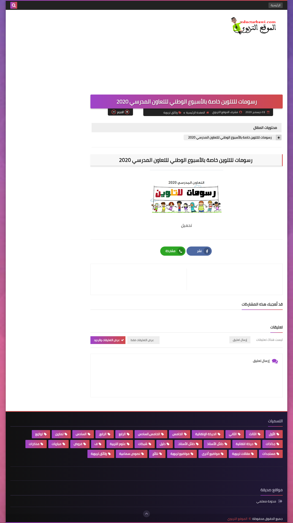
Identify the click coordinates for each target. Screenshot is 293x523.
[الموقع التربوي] (249, 26)
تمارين (59, 434)
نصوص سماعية (129, 454)
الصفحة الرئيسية (195, 112)
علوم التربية (118, 444)
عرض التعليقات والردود (107, 340)
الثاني (233, 434)
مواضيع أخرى (211, 454)
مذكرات (34, 444)
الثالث (253, 434)
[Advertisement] (93, 49)
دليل (162, 444)
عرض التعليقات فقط (142, 340)
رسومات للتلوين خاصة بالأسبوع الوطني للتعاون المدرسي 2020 (230, 137)
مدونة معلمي (266, 501)
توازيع (39, 434)
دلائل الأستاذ (215, 444)
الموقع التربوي (237, 518)
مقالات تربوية (241, 454)
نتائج (155, 454)
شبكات (142, 444)
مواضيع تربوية (180, 454)
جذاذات (270, 444)
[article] (141, 279)
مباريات (56, 444)
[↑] (146, 513)
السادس (81, 434)
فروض (78, 444)
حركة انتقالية (244, 444)
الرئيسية (275, 5)
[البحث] (13, 5)
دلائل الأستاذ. (186, 444)
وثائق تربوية (170, 112)
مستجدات (268, 454)
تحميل (186, 225)
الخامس (177, 434)
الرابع (122, 434)
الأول (272, 434)
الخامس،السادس (149, 434)
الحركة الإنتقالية (206, 434)
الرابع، (102, 434)
